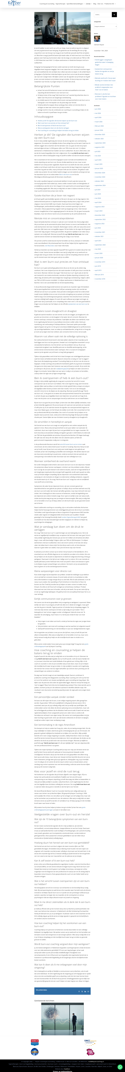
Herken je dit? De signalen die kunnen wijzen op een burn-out (57, 121)
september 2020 (100, 245)
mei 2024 (98, 198)
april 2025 (98, 160)
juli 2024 (97, 190)
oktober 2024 (99, 181)
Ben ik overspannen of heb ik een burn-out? (52, 125)
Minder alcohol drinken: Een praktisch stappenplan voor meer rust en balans (104, 87)
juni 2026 (98, 109)
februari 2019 (99, 275)
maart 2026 (98, 122)
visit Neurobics (50, 246)
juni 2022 (98, 228)
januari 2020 (99, 258)
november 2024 (100, 177)
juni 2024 (98, 194)
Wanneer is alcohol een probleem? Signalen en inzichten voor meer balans (105, 96)
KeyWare (67, 1069)
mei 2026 (98, 113)
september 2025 (100, 143)
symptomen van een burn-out (77, 304)
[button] (120, 1067)
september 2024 (100, 185)
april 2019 (98, 270)
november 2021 (100, 232)
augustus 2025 (99, 147)
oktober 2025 (99, 139)
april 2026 (98, 117)
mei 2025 (98, 156)
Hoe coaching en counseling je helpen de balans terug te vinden (58, 130)
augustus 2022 (99, 224)
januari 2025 (99, 168)
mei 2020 (98, 249)
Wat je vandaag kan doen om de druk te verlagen (53, 128)
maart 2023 (98, 211)
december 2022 (100, 215)
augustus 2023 (99, 207)
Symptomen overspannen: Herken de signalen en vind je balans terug (104, 71)
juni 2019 (98, 266)
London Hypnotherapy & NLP (71, 517)
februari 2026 (99, 126)
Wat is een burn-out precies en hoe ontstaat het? (53, 123)
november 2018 (100, 279)
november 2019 (100, 262)
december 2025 (100, 134)
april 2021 (98, 241)
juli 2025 (97, 151)
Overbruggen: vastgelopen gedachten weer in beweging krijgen (104, 62)
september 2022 (100, 219)
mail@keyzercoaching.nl (96, 1061)
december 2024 (100, 173)
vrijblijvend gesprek (62, 369)
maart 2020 (98, 253)
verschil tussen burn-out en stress (71, 444)
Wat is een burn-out (65, 174)
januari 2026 (99, 130)
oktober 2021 (99, 236)
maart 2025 (98, 164)
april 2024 (98, 202)
